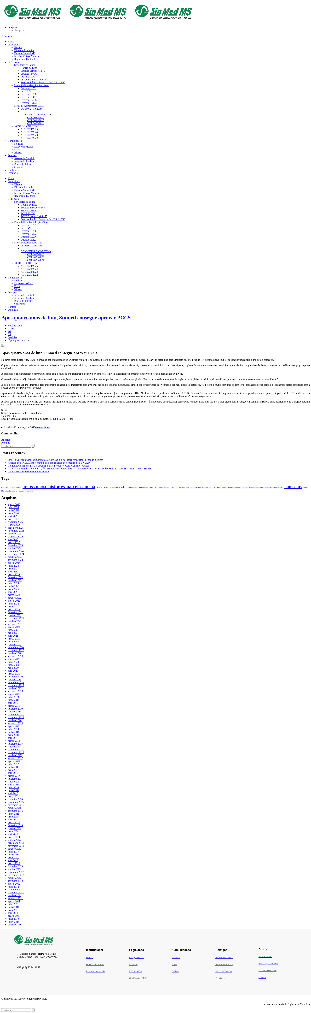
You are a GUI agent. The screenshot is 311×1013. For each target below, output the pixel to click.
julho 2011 (13, 904)
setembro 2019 (15, 691)
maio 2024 (13, 568)
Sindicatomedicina (276, 487)
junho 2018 (13, 732)
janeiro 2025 (14, 548)
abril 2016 (13, 793)
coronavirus (16, 487)
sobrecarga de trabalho (24, 491)
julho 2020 (13, 662)
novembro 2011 (16, 892)
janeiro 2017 (14, 781)
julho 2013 (13, 851)
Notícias (12, 337)
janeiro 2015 (14, 828)
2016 (11, 328)
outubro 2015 (15, 807)
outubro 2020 (15, 653)
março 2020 (14, 673)
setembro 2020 (15, 656)
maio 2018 (13, 735)
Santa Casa (212, 487)
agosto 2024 (14, 562)
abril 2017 (13, 772)
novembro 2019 (16, 685)
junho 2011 (13, 907)
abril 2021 (13, 635)
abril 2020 (13, 670)
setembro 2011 (15, 898)
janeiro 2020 (14, 679)
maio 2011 (13, 910)
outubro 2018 (15, 720)
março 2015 (14, 822)
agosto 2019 (14, 694)
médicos (124, 487)
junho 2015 (13, 813)
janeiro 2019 (14, 711)
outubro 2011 (14, 895)
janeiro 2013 (14, 869)
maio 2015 (13, 816)
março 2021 (14, 638)
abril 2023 (13, 592)
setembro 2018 (15, 723)
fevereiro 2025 (15, 545)
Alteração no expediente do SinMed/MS (28, 471)
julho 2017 (13, 764)
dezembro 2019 (16, 682)
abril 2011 (13, 913)
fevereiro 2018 (15, 743)
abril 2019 (13, 702)
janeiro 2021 (14, 644)
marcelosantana (80, 486)
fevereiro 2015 (15, 825)
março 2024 (14, 574)
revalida (205, 487)
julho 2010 (13, 918)
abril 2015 (13, 819)
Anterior (5, 439)
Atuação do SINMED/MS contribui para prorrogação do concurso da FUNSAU (49, 462)
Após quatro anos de (18, 340)
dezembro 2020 (16, 647)
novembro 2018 (16, 717)
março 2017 (14, 775)
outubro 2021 (15, 621)
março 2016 (14, 796)
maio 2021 (13, 632)
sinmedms (293, 486)
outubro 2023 (15, 580)
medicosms (114, 487)
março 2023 (14, 594)
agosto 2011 (14, 901)
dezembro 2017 (16, 749)
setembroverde (242, 487)
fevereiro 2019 (15, 708)
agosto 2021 (14, 627)
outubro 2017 (15, 755)
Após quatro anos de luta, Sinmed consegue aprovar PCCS (66, 317)
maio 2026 (13, 513)
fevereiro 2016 (15, 799)
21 (9, 334)
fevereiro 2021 (15, 641)
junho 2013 (13, 854)
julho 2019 (13, 697)
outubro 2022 (15, 597)
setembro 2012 (15, 880)
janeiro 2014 (14, 840)
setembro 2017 (15, 758)
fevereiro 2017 (15, 778)
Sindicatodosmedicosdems (259, 487)
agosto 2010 (14, 915)
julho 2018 (13, 729)
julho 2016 (13, 787)
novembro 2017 (16, 752)
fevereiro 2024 (15, 577)
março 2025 (14, 542)
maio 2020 (13, 667)
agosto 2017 (14, 761)
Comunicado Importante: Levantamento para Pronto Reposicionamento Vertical (48, 465)
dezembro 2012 (16, 872)
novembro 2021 (16, 618)
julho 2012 (13, 886)
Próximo (5, 442)
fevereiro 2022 (15, 612)
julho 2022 (13, 603)
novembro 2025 (16, 530)
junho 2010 (13, 921)
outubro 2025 (15, 533)
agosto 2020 (14, 659)
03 (9, 331)
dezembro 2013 (16, 842)
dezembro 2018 (16, 714)
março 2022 (14, 609)
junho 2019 (13, 700)
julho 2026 (13, 507)
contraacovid (6, 487)
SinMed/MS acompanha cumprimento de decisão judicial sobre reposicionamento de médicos (55, 459)
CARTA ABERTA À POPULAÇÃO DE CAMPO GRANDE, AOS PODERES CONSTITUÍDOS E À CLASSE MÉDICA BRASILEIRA (81, 468)
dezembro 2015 (16, 802)
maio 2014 (13, 831)
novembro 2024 (16, 554)
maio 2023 (13, 589)
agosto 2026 (14, 504)
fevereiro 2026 (15, 522)
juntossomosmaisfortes (43, 486)
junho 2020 (13, 664)
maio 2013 (13, 857)
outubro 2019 (15, 688)
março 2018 (14, 740)
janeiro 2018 (14, 746)
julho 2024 (13, 565)
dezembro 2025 (16, 527)
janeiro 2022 (14, 615)
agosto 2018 (14, 726)
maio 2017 (13, 770)
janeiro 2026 (14, 524)
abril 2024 (13, 571)
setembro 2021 (15, 624)
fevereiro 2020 (15, 676)
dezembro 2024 (16, 551)
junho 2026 (13, 510)
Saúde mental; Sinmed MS (227, 487)
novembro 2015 (16, 805)
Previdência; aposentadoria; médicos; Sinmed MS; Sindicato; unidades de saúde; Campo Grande (165, 487)
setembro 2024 (15, 559)
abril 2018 (13, 737)
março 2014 (14, 837)
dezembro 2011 (15, 889)
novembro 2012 (16, 875)
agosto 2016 (14, 784)
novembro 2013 (16, 845)
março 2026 (14, 519)
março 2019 (14, 705)
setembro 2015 (15, 810)
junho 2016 (13, 790)
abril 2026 (13, 516)
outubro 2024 (15, 557)
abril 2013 (13, 860)
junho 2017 (13, 767)
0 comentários (42, 427)
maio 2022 (13, 606)
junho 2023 (13, 586)
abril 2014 (13, 834)
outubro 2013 (15, 848)
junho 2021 (13, 629)
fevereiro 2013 (15, 866)
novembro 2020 (16, 650)
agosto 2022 (14, 600)
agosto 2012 (14, 883)
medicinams (102, 487)
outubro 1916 (15, 924)
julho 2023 (13, 583)
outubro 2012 (15, 878)
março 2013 (14, 863)
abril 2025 (13, 539)
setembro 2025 (15, 536)
